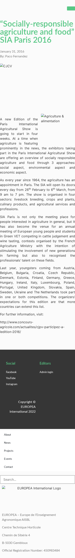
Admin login (46, 372)
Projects (8, 451)
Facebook (11, 372)
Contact (8, 467)
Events (8, 459)
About (7, 435)
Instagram (11, 384)
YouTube (11, 378)
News (7, 443)
